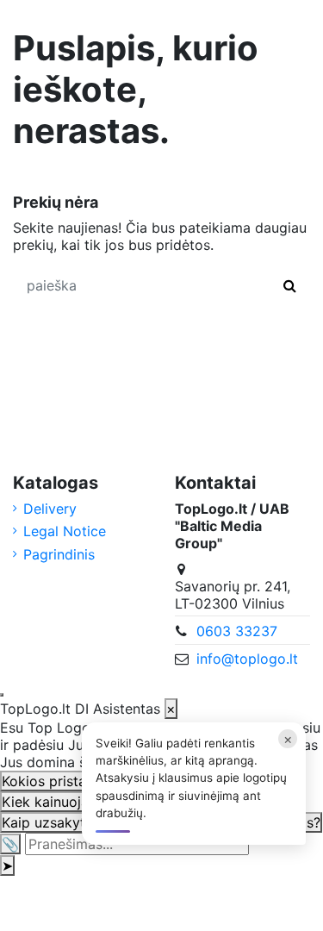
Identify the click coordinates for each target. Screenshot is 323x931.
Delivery (50, 508)
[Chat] (1, 695)
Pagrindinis (59, 554)
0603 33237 (236, 631)
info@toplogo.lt (247, 658)
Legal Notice (64, 531)
